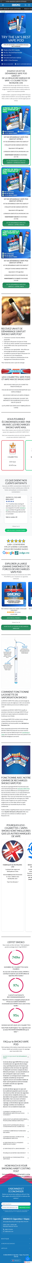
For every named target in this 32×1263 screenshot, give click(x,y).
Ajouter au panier (13, 618)
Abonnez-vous (24, 1207)
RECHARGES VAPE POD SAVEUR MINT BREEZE (13, 609)
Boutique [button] (5, 1239)
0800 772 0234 (9, 1229)
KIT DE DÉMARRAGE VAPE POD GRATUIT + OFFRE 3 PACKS (16, 223)
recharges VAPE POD (23, 788)
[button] (4, 5)
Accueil (3, 11)
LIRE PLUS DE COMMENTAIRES (16, 530)
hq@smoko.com (9, 1231)
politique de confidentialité (22, 1211)
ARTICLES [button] (4, 1248)
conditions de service (9, 1211)
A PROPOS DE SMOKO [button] (8, 1243)
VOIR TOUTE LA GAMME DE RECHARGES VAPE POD (16, 627)
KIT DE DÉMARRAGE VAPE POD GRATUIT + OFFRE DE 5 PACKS (16, 161)
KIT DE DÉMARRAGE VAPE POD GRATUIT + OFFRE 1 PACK (16, 285)
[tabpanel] (16, 605)
